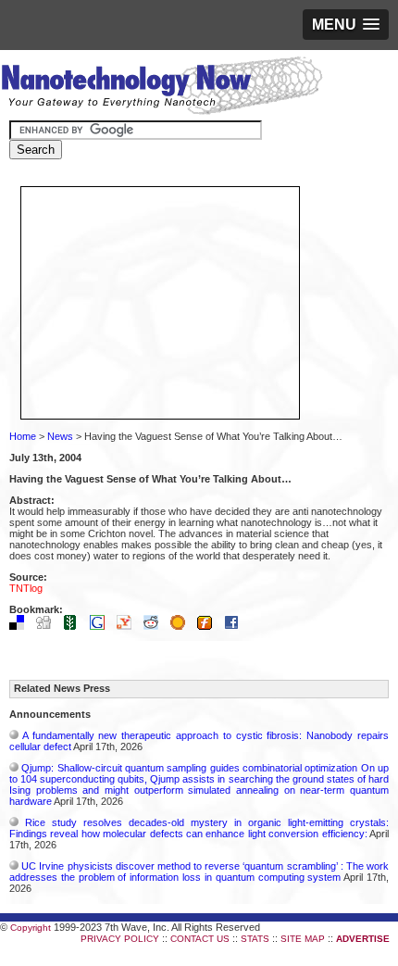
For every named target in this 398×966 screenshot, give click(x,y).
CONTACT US (200, 939)
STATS (255, 939)
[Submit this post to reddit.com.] (155, 626)
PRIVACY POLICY (120, 939)
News (60, 436)
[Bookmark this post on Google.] (102, 626)
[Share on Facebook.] (236, 626)
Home (22, 436)
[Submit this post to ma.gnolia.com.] (182, 626)
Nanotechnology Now (161, 88)
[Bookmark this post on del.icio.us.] (21, 626)
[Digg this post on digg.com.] (48, 626)
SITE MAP (302, 939)
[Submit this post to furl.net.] (209, 626)
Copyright (30, 927)
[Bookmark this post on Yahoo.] (129, 626)
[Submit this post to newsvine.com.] (75, 626)
